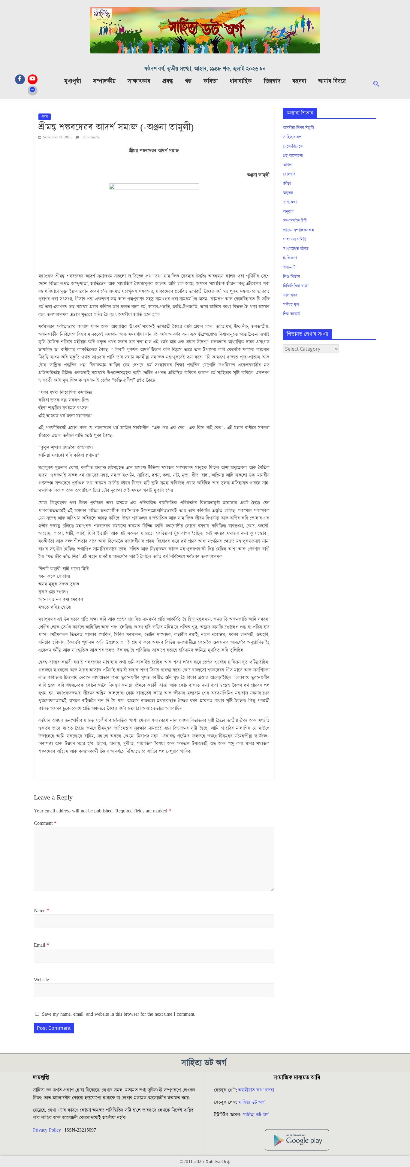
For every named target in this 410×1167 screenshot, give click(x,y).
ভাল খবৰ (290, 295)
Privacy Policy (47, 1130)
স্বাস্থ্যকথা (290, 202)
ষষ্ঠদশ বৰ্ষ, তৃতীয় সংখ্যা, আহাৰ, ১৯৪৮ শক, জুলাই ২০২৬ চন (205, 69)
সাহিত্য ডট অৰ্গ (251, 1102)
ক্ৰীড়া (287, 184)
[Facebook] (20, 79)
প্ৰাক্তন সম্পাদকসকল (298, 230)
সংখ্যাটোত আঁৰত (296, 249)
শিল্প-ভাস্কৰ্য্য (291, 314)
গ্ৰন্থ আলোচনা (293, 156)
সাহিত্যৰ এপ (292, 137)
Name (41, 910)
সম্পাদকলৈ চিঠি (294, 221)
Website (41, 979)
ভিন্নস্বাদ (272, 81)
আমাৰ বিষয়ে (332, 81)
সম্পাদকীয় (104, 81)
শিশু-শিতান (291, 277)
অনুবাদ (288, 212)
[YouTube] (33, 79)
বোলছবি (289, 174)
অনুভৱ (288, 193)
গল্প (188, 81)
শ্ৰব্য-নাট (289, 268)
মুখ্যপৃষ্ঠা (72, 81)
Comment (45, 823)
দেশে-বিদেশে (293, 147)
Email (41, 945)
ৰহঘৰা (299, 81)
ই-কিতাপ (290, 258)
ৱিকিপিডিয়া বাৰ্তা (296, 286)
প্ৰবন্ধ (167, 81)
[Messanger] (33, 90)
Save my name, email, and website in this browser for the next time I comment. (118, 1014)
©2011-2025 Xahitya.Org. (205, 1161)
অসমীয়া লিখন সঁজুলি (298, 128)
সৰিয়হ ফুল (291, 305)
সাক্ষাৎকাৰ (139, 81)
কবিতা (210, 81)
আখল (287, 165)
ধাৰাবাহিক (241, 81)
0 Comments (90, 137)
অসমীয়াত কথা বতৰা (257, 1090)
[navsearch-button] (379, 85)
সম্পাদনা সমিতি (294, 240)
